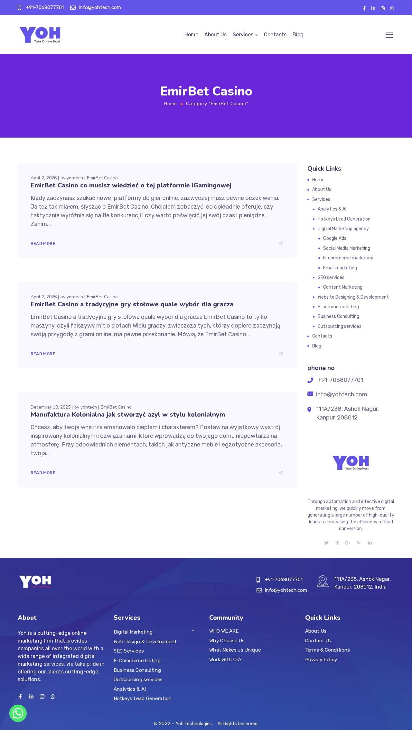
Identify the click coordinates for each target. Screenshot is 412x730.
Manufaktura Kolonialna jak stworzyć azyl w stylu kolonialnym (128, 414)
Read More (43, 243)
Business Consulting (338, 316)
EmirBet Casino (102, 178)
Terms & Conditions (327, 650)
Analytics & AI (332, 209)
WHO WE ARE (223, 631)
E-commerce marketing (348, 258)
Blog (298, 35)
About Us (215, 35)
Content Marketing (342, 287)
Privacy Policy (321, 659)
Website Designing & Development (353, 297)
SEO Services (129, 651)
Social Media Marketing (346, 248)
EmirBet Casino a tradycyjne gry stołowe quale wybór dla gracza (132, 304)
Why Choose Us (226, 640)
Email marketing (340, 268)
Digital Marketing (133, 632)
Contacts (275, 35)
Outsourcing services (339, 326)
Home (191, 35)
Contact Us (318, 640)
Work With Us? (225, 659)
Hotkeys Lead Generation (344, 219)
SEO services (331, 277)
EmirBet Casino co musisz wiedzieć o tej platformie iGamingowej (131, 185)
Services (243, 35)
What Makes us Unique (235, 650)
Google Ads (334, 238)
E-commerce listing (338, 307)
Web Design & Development (145, 641)
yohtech (75, 178)
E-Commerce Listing (137, 660)
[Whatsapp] (18, 713)
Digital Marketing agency (343, 228)
